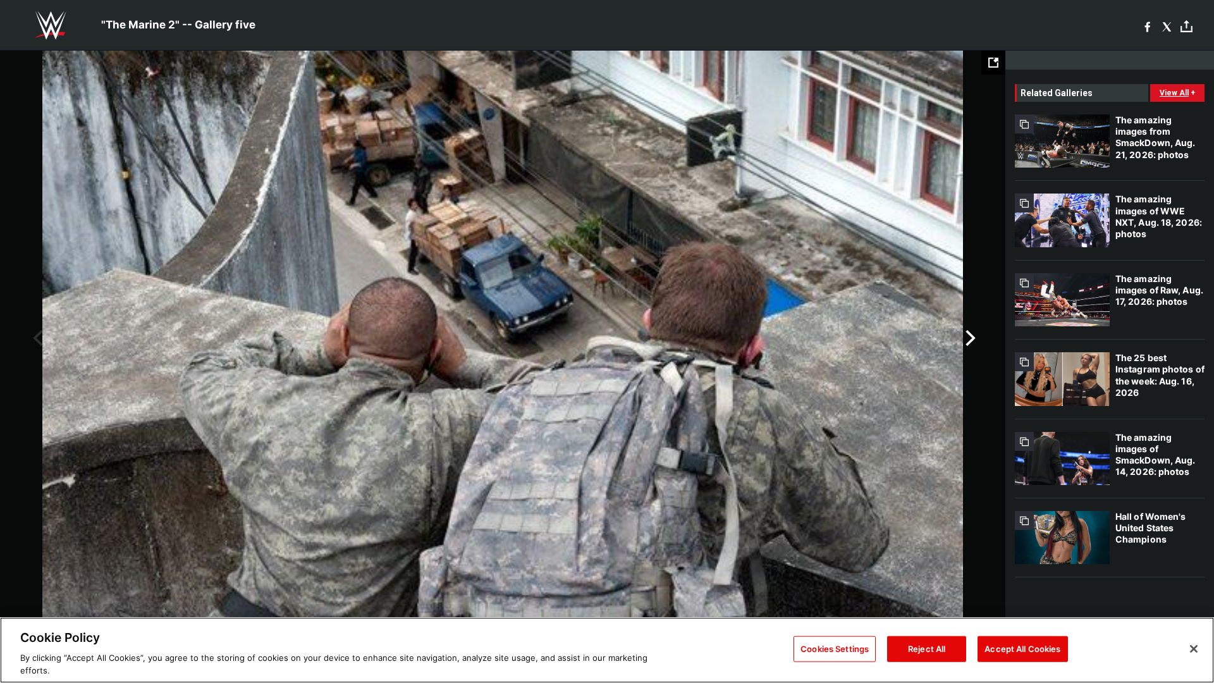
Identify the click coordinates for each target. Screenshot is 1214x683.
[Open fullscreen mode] (993, 63)
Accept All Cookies (1022, 649)
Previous (36, 338)
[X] (1167, 25)
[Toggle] (1186, 26)
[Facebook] (1147, 25)
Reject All (926, 649)
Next (969, 338)
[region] (607, 650)
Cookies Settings (834, 649)
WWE (50, 25)
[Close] (1194, 649)
